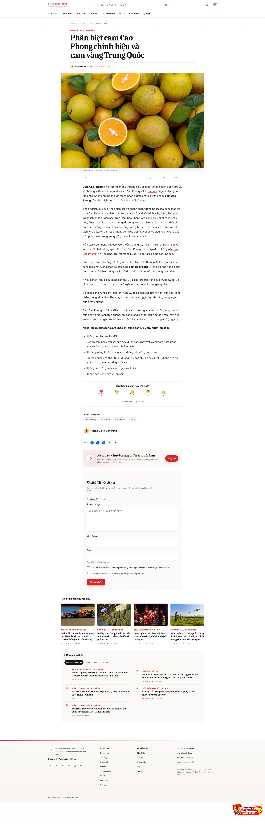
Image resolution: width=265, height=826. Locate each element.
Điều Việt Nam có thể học (98, 23)
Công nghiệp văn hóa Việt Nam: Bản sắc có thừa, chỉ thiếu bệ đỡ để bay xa (150, 636)
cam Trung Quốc (120, 420)
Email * (90, 550)
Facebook (104, 499)
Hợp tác (140, 767)
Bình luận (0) (92, 499)
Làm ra (93, 14)
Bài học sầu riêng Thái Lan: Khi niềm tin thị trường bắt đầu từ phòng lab (113, 636)
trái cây (133, 420)
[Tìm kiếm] (166, 5)
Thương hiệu (108, 14)
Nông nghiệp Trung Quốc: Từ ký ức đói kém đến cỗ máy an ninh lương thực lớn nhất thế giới (187, 636)
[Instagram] (75, 765)
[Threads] (81, 765)
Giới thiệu (141, 753)
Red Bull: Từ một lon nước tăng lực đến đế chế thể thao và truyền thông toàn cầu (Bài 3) (77, 636)
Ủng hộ (172, 458)
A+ (94, 178)
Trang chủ (73, 23)
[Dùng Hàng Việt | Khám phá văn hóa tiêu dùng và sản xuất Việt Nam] (51, 749)
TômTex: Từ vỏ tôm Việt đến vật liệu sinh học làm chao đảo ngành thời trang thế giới (99, 710)
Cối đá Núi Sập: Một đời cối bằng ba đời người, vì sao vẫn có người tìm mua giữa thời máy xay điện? (170, 676)
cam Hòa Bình (105, 420)
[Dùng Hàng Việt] (50, 765)
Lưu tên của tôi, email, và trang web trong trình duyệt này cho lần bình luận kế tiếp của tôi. (131, 567)
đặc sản (152, 191)
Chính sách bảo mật (185, 762)
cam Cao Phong (90, 420)
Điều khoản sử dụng (185, 758)
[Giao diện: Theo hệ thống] (207, 5)
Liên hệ (140, 758)
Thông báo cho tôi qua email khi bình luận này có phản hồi (117, 573)
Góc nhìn (134, 14)
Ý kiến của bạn (93, 504)
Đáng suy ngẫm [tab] (92, 662)
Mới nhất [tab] (106, 662)
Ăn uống (67, 14)
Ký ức (122, 14)
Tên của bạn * (93, 536)
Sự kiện (147, 14)
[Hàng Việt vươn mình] (56, 765)
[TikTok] (69, 765)
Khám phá (53, 14)
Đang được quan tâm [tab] (74, 662)
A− (86, 178)
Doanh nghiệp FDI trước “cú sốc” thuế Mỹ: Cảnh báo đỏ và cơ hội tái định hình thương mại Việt (100, 674)
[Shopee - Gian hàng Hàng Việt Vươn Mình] (247, 809)
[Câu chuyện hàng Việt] (62, 765)
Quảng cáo (141, 762)
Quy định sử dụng (184, 753)
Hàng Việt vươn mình (104, 430)
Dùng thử (81, 14)
